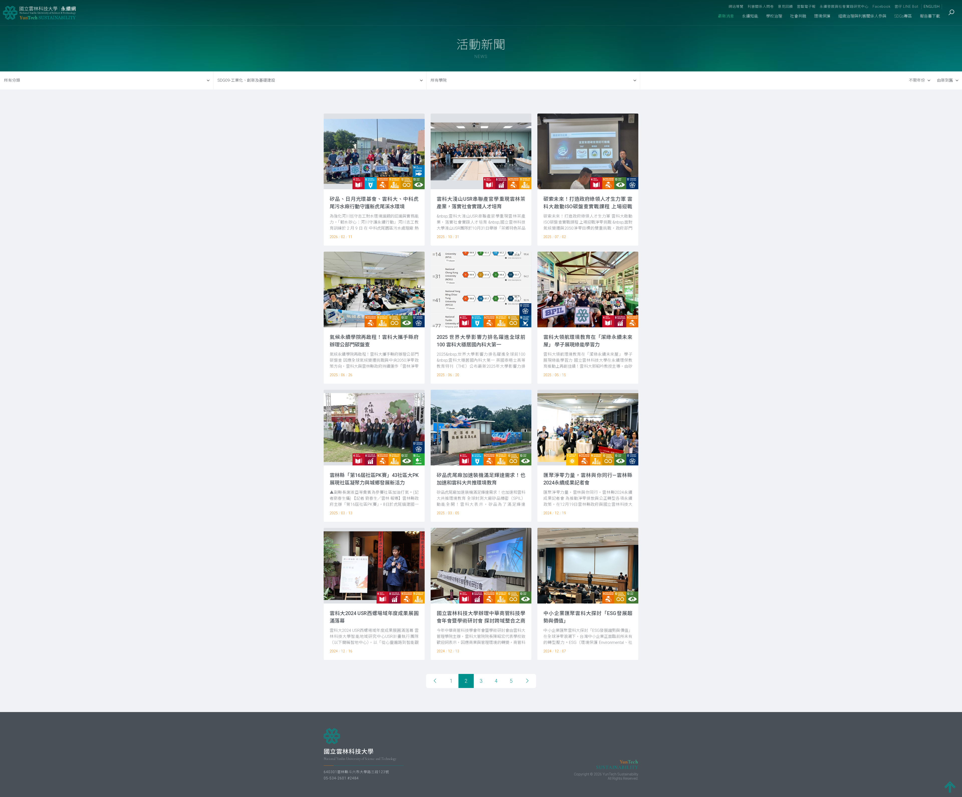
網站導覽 (736, 7)
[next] (527, 681)
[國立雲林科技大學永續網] (40, 13)
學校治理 (774, 16)
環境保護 (822, 16)
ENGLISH (932, 7)
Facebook (882, 7)
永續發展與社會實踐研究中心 (844, 7)
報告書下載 (930, 16)
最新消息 (726, 16)
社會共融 (798, 16)
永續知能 (750, 16)
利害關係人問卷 (761, 7)
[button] (374, 180)
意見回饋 (785, 7)
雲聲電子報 (806, 7)
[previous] (435, 681)
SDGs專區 (903, 16)
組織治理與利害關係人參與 (862, 16)
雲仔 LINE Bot (906, 7)
